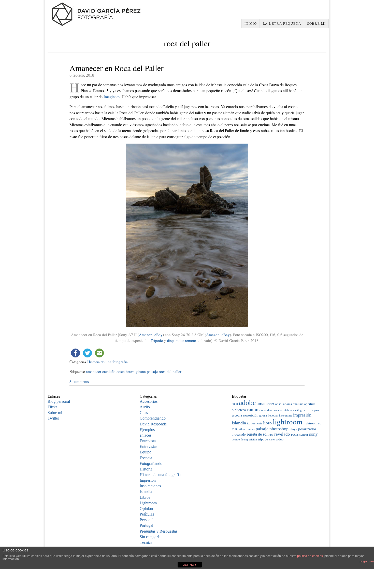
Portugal (146, 525)
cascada (277, 410)
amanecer (93, 371)
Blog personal (59, 401)
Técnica (146, 542)
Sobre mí (316, 23)
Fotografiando (151, 463)
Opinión (146, 508)
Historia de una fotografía (107, 361)
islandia (239, 422)
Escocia (146, 458)
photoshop (279, 428)
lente (259, 423)
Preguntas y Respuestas (158, 531)
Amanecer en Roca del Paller (116, 67)
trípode (263, 439)
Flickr (52, 407)
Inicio (250, 23)
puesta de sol (257, 434)
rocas (294, 434)
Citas (144, 412)
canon (252, 409)
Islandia (146, 491)
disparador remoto (181, 340)
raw (270, 434)
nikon (242, 429)
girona (141, 371)
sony (313, 434)
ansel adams (283, 404)
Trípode (157, 340)
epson (316, 410)
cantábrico (266, 410)
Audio (145, 407)
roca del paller (170, 371)
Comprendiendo (153, 418)
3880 (235, 404)
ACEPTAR (189, 564)
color (307, 410)
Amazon (145, 334)
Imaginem (112, 96)
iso (248, 423)
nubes (251, 429)
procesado (239, 434)
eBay (158, 334)
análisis (298, 404)
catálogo (298, 410)
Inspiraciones (150, 486)
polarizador (307, 429)
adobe (247, 403)
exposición (250, 415)
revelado (282, 434)
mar (234, 429)
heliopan (273, 415)
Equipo (145, 452)
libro (267, 422)
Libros (145, 497)
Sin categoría (150, 537)
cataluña (109, 371)
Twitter (53, 418)
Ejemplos (147, 429)
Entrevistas (148, 446)
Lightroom (148, 503)
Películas (147, 514)
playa (293, 429)
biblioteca (239, 410)
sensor (303, 434)
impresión (302, 415)
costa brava (126, 371)
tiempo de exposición (244, 439)
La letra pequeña (282, 23)
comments (79, 381)
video (279, 439)
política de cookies (310, 556)
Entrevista (148, 441)
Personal (146, 520)
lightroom (288, 422)
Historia (146, 469)
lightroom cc (312, 423)
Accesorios (148, 401)
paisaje (152, 371)
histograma (285, 415)
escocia (237, 415)
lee (253, 423)
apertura (309, 404)
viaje (272, 439)
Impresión (148, 480)
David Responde (153, 424)
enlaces (145, 435)
